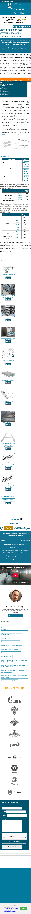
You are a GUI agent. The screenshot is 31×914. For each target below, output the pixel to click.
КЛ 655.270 (27, 180)
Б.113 (17, 222)
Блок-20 (20, 199)
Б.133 (17, 224)
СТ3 (17, 234)
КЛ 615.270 (27, 178)
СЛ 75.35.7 (27, 169)
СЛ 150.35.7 (27, 166)
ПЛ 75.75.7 (27, 164)
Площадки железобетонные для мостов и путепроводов (12, 628)
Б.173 (17, 227)
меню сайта (7, 1)
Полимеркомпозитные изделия (9, 649)
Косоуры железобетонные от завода (10, 652)
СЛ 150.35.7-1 (26, 168)
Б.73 (17, 219)
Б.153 (17, 226)
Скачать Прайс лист (15, 557)
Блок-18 (20, 195)
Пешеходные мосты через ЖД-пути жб (11, 645)
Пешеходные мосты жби (7, 638)
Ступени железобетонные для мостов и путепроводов (11, 633)
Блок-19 (20, 197)
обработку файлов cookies (11, 908)
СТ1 (17, 231)
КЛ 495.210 (27, 175)
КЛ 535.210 (27, 176)
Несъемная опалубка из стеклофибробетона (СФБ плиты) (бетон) (14, 676)
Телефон (4, 815)
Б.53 (17, 217)
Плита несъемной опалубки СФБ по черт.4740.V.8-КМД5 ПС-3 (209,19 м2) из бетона (14, 666)
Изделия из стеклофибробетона (9, 681)
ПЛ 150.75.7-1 (26, 162)
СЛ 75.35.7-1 (27, 171)
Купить (8, 278)
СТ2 (17, 233)
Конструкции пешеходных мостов (10, 641)
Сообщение (5, 819)
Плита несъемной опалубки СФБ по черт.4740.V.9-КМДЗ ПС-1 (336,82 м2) (14, 661)
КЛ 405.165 (27, 173)
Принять (23, 908)
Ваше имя (5, 806)
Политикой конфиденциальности (10, 910)
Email (4, 812)
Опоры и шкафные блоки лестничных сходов (13, 624)
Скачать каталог (5, 156)
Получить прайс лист (21, 27)
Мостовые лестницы (6, 656)
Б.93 (17, 220)
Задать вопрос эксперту (15, 615)
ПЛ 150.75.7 (27, 161)
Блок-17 (20, 193)
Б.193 (17, 229)
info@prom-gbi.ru (17, 13)
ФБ (17, 237)
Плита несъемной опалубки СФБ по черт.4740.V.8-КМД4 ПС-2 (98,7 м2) (14, 671)
